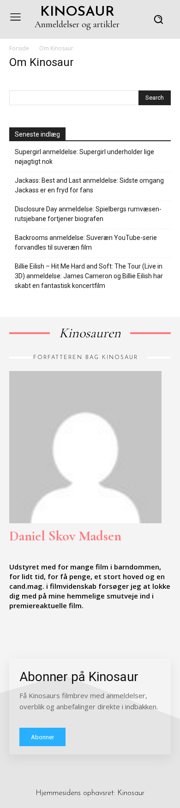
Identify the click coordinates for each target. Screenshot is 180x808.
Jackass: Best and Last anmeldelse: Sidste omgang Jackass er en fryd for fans (89, 185)
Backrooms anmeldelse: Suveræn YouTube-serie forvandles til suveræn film (86, 242)
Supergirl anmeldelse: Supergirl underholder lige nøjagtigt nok (84, 156)
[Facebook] (13, 634)
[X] (55, 634)
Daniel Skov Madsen (65, 536)
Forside (19, 48)
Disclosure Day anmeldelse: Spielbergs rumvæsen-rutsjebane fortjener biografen (88, 213)
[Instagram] (34, 634)
